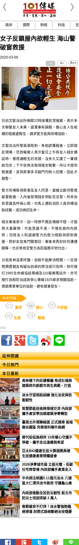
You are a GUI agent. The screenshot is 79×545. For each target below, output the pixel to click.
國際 (26, 25)
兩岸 (8, 25)
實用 (18, 307)
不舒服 (61, 307)
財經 (43, 25)
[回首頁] (39, 16)
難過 (41, 318)
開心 (39, 307)
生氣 (17, 318)
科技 (61, 25)
